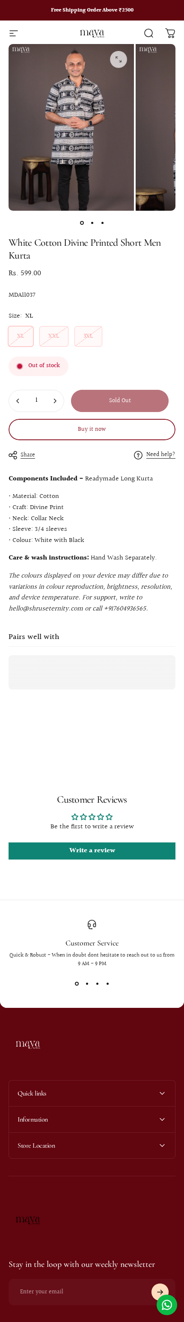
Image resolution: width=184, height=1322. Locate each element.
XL (20, 336)
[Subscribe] (160, 1292)
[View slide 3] (97, 983)
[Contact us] (167, 1305)
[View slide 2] (87, 983)
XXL (53, 336)
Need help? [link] (160, 455)
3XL (88, 336)
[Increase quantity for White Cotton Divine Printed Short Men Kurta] (55, 401)
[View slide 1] (76, 983)
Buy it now (92, 429)
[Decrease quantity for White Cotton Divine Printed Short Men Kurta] (18, 401)
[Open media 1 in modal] (118, 59)
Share (28, 455)
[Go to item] (82, 223)
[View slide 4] (107, 983)
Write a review (92, 850)
